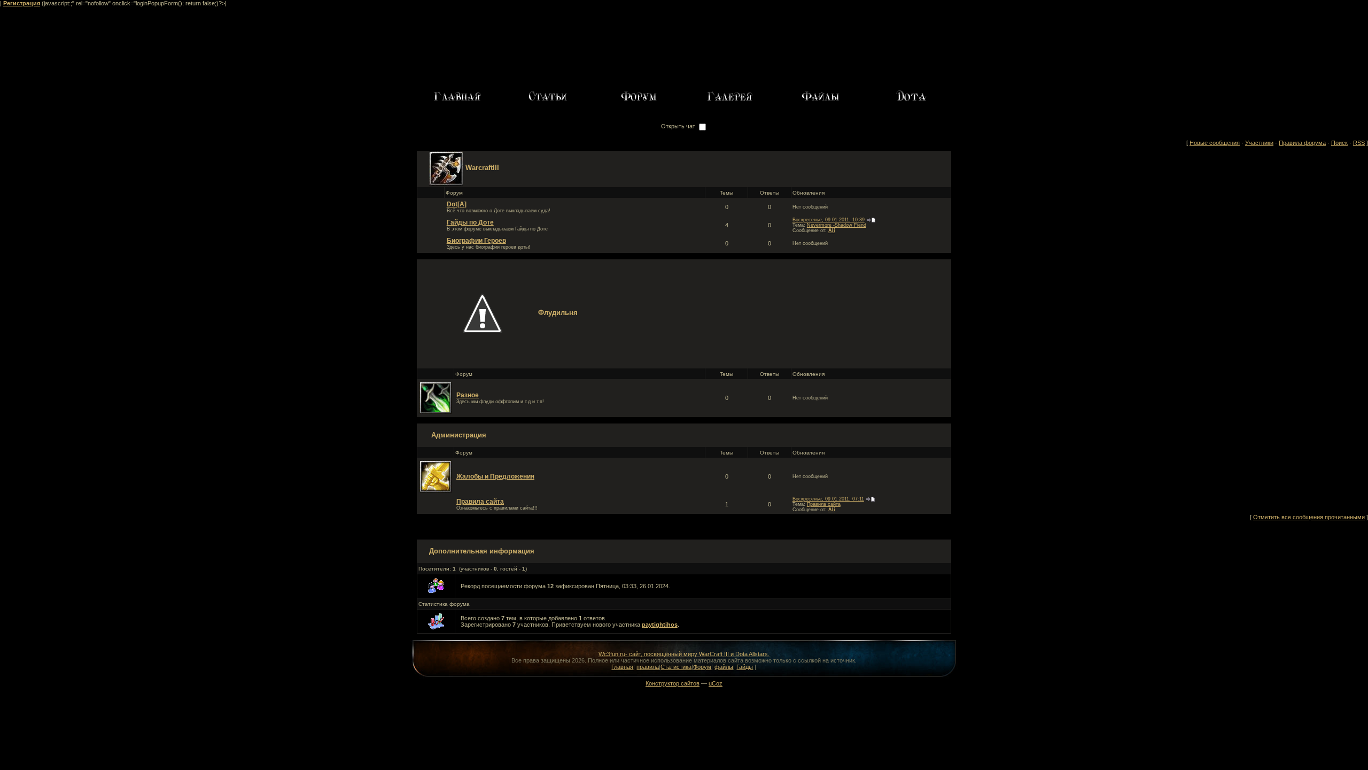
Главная (622, 667)
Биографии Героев (476, 240)
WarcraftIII (482, 168)
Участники (1259, 143)
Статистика (675, 667)
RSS (1359, 143)
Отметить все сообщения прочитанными (1309, 517)
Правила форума (1302, 143)
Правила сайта (480, 501)
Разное (467, 395)
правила (647, 667)
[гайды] (911, 95)
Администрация (458, 435)
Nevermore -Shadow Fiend (836, 225)
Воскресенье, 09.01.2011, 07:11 (828, 499)
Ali (831, 230)
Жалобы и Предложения (495, 476)
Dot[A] (457, 204)
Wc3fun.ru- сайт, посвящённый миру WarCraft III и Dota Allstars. (684, 654)
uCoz (715, 683)
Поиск (1339, 143)
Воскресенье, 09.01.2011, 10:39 (828, 219)
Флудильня (558, 313)
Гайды (744, 667)
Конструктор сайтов (672, 683)
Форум (702, 667)
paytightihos (660, 624)
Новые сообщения (1215, 143)
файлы (723, 667)
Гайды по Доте (470, 222)
